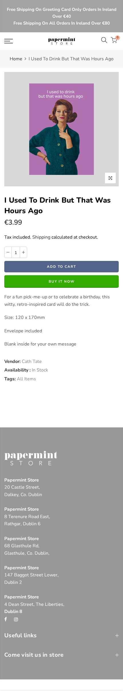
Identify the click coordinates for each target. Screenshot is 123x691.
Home (16, 59)
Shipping (41, 237)
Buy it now (62, 281)
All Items (26, 379)
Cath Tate (32, 361)
